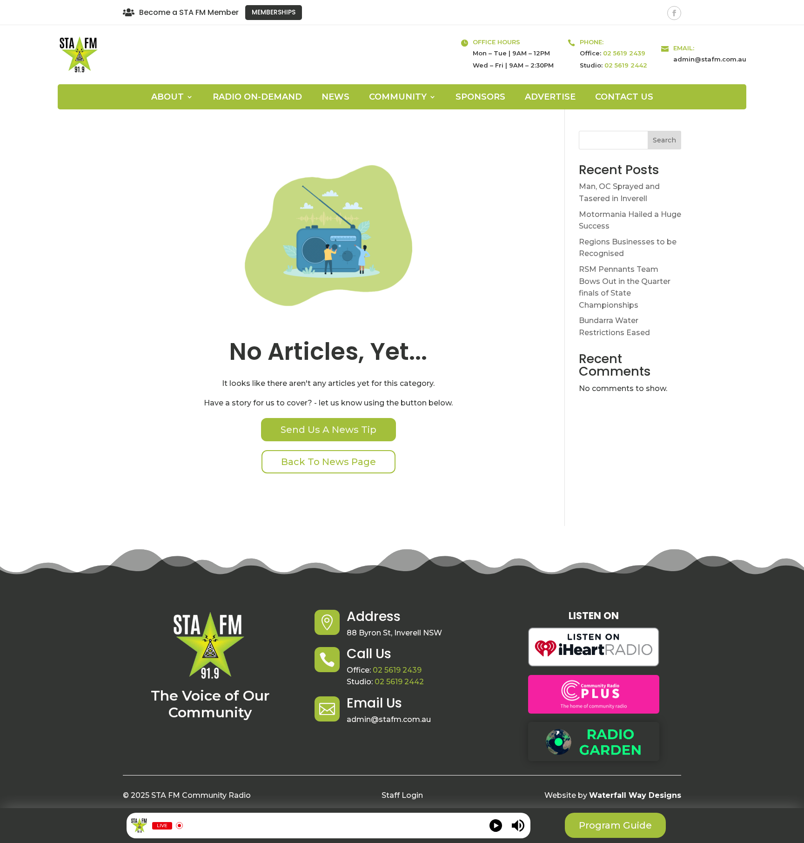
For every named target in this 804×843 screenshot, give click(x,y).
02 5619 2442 (625, 65)
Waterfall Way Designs (635, 795)
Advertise (550, 98)
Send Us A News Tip (328, 429)
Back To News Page (328, 461)
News (335, 98)
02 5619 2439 (624, 53)
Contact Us (624, 98)
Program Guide (615, 825)
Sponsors (480, 98)
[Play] (495, 825)
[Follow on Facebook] (674, 13)
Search (664, 140)
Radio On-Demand (257, 98)
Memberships (273, 12)
